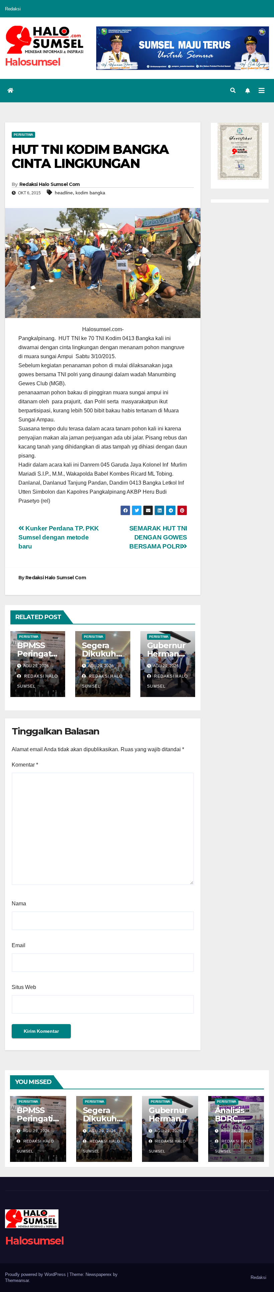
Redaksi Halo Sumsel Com (49, 184)
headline (64, 192)
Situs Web (24, 987)
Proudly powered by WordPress (36, 1274)
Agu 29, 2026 (36, 1131)
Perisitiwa (23, 134)
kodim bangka (90, 192)
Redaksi (13, 8)
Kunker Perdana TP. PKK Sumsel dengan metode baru (58, 537)
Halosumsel (32, 62)
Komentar (25, 765)
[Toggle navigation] (261, 90)
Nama (19, 903)
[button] (233, 90)
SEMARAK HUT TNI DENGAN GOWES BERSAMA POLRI (158, 537)
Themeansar (17, 1280)
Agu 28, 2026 (234, 1131)
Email (18, 945)
